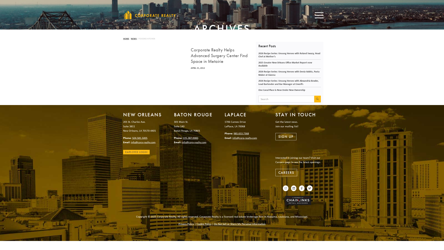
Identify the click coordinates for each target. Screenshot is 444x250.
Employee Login (136, 152)
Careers (286, 172)
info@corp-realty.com (143, 142)
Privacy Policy (186, 224)
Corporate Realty (150, 14)
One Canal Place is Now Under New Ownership (281, 89)
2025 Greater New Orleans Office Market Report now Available (285, 64)
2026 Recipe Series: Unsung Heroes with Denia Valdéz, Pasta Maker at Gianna (288, 73)
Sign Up (285, 136)
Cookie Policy (204, 224)
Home (126, 38)
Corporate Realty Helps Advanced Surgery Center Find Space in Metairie (219, 55)
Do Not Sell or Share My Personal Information (240, 224)
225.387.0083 (190, 138)
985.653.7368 (241, 133)
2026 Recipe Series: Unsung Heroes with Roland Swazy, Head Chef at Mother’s (289, 55)
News (134, 38)
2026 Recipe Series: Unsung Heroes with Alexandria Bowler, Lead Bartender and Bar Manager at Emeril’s (288, 82)
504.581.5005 (139, 138)
